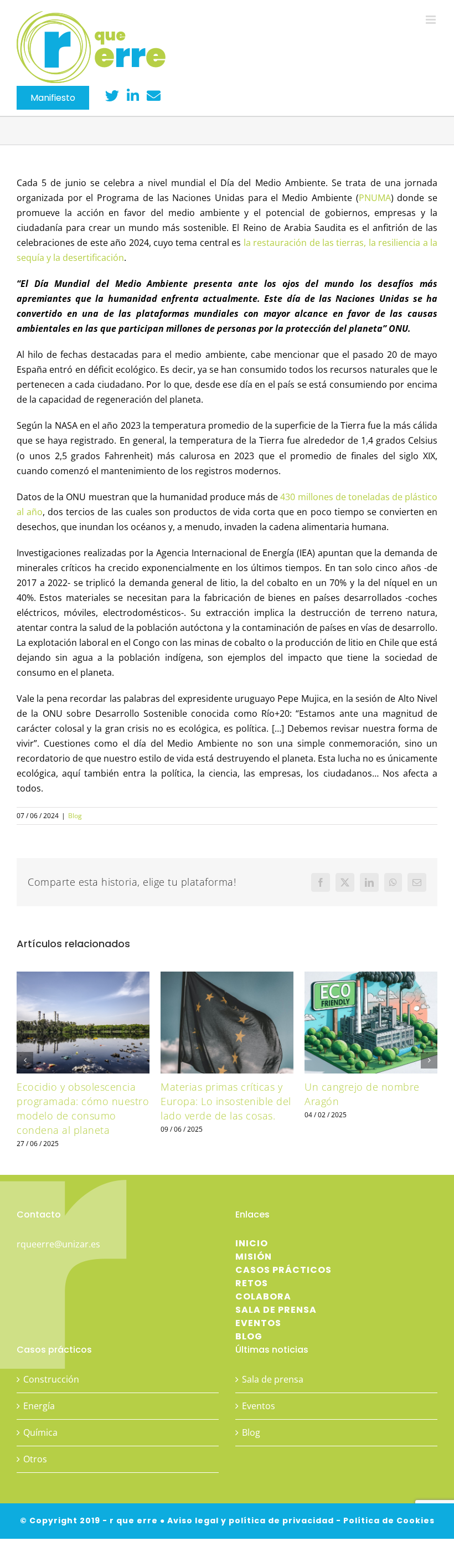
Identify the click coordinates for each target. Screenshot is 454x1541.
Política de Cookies (389, 1520)
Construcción (51, 1379)
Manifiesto (52, 97)
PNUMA (375, 198)
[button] (25, 1060)
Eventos (258, 1323)
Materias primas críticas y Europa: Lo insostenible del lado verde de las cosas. (226, 1101)
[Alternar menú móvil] (431, 19)
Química (40, 1432)
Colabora (263, 1296)
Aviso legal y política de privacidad (250, 1520)
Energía (39, 1406)
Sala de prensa (276, 1309)
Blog (75, 815)
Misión (253, 1256)
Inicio (251, 1243)
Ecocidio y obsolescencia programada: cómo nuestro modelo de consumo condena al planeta (83, 1108)
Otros (35, 1459)
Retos (251, 1283)
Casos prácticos (283, 1269)
